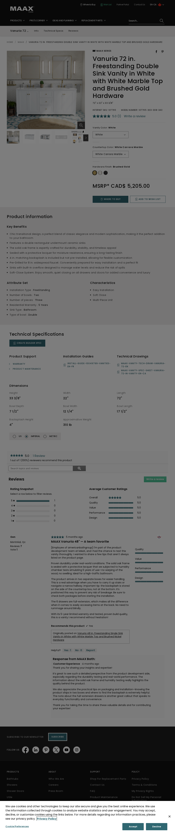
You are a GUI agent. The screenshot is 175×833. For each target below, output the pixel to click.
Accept (133, 826)
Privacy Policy (47, 819)
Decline (156, 826)
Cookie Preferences (17, 826)
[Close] (169, 816)
